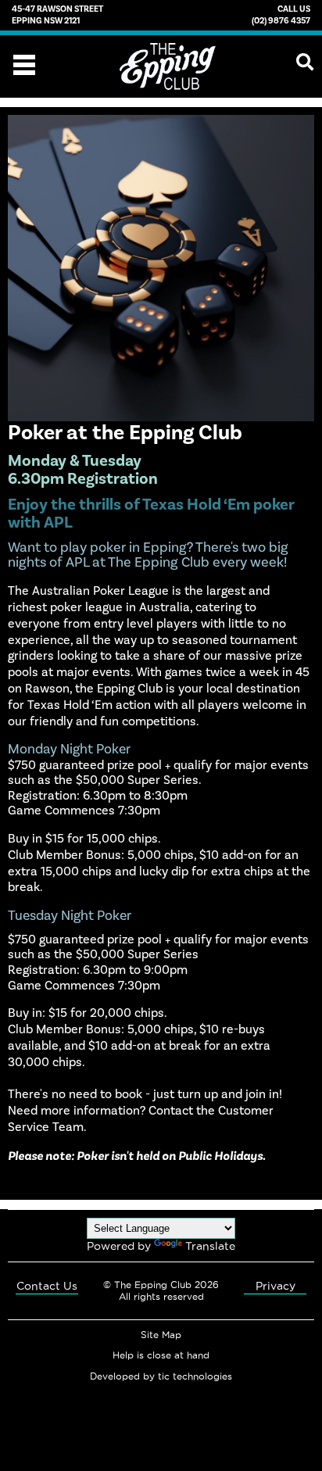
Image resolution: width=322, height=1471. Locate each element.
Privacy (275, 1286)
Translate (210, 1246)
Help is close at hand (161, 1355)
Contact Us (46, 1286)
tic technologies (195, 1376)
